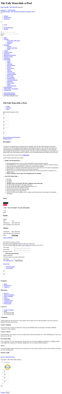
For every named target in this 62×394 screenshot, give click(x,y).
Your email (6, 249)
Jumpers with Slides (12, 48)
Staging (9, 69)
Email (5, 311)
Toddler (6, 50)
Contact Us (3, 10)
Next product (9, 268)
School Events (7, 303)
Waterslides (7, 58)
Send (7, 109)
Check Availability (8, 237)
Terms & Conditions (9, 294)
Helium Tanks (10, 83)
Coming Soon (7, 90)
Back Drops (10, 75)
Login (5, 24)
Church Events (7, 302)
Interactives (7, 53)
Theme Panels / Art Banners (11, 88)
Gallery (6, 297)
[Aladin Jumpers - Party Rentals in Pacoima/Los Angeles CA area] (18, 11)
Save (6, 205)
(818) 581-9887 (5, 7)
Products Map (7, 17)
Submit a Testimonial (6, 357)
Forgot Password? (8, 27)
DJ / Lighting (10, 77)
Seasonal (6, 39)
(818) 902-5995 (14, 7)
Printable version (7, 138)
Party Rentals (7, 59)
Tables (8, 62)
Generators (10, 81)
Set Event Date (11, 10)
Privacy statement (8, 296)
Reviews (8, 108)
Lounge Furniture (11, 74)
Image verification (8, 255)
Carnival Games (8, 52)
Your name (6, 247)
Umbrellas (9, 64)
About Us (6, 293)
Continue (3, 392)
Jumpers (9, 46)
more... (13, 357)
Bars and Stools (11, 65)
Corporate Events (8, 300)
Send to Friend (18, 260)
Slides (8, 49)
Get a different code (8, 260)
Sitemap (6, 16)
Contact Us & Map (9, 310)
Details (8, 106)
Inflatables (6, 45)
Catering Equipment (12, 80)
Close (7, 392)
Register (6, 29)
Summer (9, 43)
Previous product (10, 266)
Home (5, 37)
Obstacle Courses (8, 56)
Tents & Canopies (11, 85)
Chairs (8, 61)
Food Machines (8, 87)
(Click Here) (25, 155)
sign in (27, 245)
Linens (9, 84)
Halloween (10, 42)
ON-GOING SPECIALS (13, 40)
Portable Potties (11, 78)
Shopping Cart (7, 285)
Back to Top (6, 264)
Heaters (9, 67)
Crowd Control (11, 72)
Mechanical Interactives (10, 55)
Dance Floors (10, 68)
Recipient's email (7, 251)
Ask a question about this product (11, 137)
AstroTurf (9, 71)
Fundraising (7, 299)
